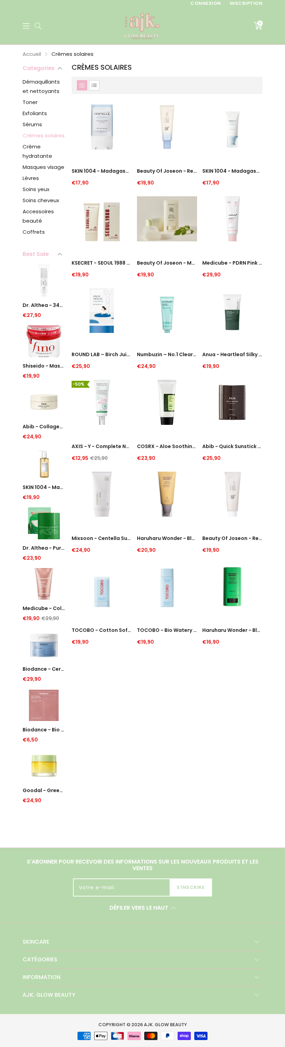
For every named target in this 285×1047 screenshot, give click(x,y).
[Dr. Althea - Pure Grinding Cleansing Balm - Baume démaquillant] (44, 524)
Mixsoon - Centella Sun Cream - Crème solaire (102, 538)
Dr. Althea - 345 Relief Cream (44, 305)
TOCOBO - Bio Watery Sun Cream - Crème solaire (167, 630)
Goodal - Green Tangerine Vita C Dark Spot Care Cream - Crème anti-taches (44, 790)
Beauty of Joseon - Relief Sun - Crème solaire (232, 538)
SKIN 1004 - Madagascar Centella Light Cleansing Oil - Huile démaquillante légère (44, 487)
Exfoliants (35, 113)
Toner (30, 102)
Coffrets (34, 231)
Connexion (205, 3)
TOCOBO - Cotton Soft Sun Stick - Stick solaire (102, 630)
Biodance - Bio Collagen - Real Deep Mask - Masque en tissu (44, 729)
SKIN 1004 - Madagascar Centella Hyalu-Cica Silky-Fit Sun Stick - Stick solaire (102, 171)
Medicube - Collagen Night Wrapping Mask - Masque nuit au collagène (44, 608)
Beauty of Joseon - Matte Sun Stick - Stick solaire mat (167, 262)
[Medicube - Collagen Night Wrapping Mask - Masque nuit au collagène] (44, 585)
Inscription (246, 3)
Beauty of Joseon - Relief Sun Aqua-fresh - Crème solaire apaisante (167, 171)
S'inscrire (190, 887)
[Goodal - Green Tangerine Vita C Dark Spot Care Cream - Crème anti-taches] (44, 766)
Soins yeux (36, 189)
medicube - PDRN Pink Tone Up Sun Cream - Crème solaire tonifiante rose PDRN (232, 262)
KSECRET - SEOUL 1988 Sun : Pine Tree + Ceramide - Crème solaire (102, 262)
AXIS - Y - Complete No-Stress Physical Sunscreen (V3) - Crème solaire (102, 446)
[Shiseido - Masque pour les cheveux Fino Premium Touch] (44, 342)
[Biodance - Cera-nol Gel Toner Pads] (44, 645)
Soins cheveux (41, 200)
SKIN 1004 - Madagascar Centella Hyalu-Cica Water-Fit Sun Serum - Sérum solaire (232, 171)
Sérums (32, 124)
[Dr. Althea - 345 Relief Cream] (44, 281)
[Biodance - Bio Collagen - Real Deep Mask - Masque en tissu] (44, 706)
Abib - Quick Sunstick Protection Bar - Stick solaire (232, 446)
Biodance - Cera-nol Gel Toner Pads (44, 669)
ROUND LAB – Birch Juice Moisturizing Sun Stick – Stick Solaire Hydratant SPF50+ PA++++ (102, 354)
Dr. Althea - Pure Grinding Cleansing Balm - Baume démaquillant (44, 547)
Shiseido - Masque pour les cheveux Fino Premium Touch (44, 365)
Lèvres (31, 178)
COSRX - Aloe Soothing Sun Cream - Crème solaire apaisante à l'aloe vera (167, 446)
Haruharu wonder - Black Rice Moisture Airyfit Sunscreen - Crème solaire (167, 538)
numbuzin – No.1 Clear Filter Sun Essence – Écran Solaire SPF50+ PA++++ (167, 354)
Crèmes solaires (44, 135)
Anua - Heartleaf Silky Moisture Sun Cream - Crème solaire (232, 354)
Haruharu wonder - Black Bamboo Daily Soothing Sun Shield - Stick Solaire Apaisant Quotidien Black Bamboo (232, 630)
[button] (26, 25)
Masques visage (43, 167)
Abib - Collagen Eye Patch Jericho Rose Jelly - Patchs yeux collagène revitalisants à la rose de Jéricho (44, 426)
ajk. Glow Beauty (165, 1024)
